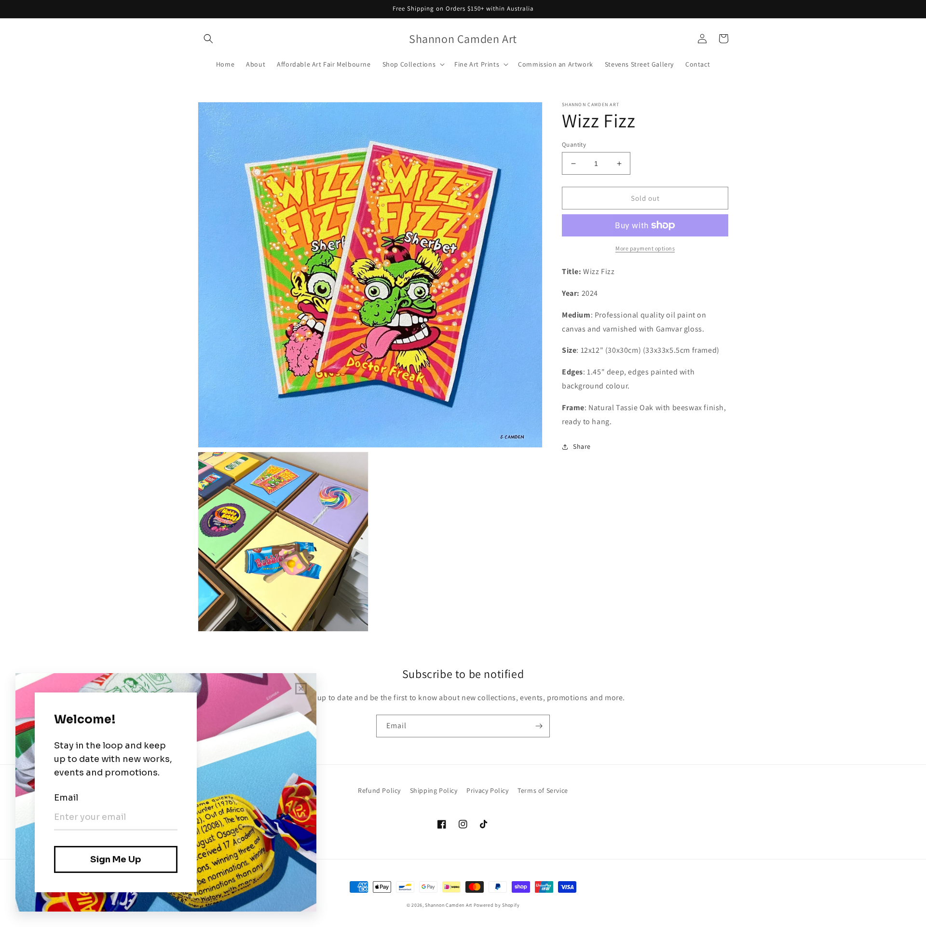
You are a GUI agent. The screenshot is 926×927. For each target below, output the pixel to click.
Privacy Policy (487, 790)
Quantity (574, 144)
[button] (208, 38)
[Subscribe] (538, 726)
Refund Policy (379, 790)
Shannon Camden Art (448, 905)
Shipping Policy (434, 790)
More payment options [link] (645, 248)
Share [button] (582, 446)
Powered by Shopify (497, 905)
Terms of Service (542, 790)
